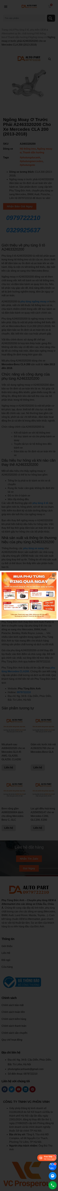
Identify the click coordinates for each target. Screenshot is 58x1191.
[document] (29, 595)
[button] (54, 575)
